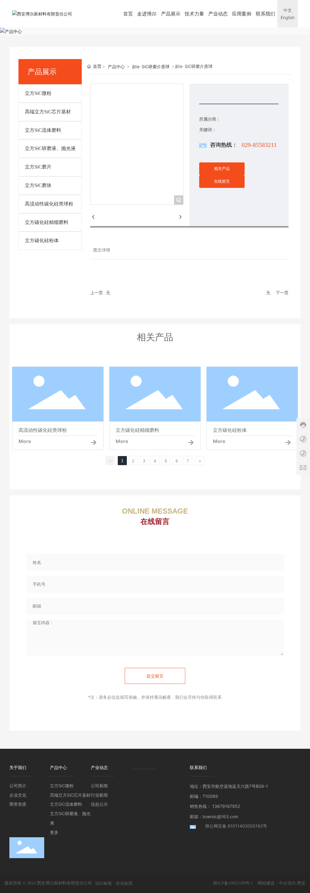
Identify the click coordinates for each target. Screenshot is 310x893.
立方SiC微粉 (38, 93)
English (288, 17)
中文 (287, 10)
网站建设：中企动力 (277, 882)
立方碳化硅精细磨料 (46, 222)
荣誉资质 (17, 804)
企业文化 (17, 795)
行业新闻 (99, 795)
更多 (54, 832)
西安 (301, 882)
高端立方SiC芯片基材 (48, 111)
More (24, 441)
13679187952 (226, 806)
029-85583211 (259, 145)
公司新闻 (99, 785)
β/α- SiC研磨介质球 (151, 66)
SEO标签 (103, 883)
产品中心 (116, 66)
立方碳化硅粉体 (42, 240)
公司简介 (17, 785)
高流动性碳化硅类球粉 (49, 203)
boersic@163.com (220, 816)
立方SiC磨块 (38, 185)
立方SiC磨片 (38, 166)
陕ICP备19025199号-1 (233, 883)
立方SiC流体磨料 (43, 130)
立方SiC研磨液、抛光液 (50, 148)
